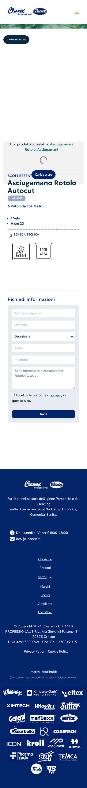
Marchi (45, 587)
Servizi (45, 595)
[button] (76, 12)
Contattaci (45, 612)
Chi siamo (45, 559)
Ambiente (45, 604)
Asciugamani (47, 149)
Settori (42, 577)
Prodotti (45, 568)
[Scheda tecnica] (10, 235)
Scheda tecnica (26, 235)
